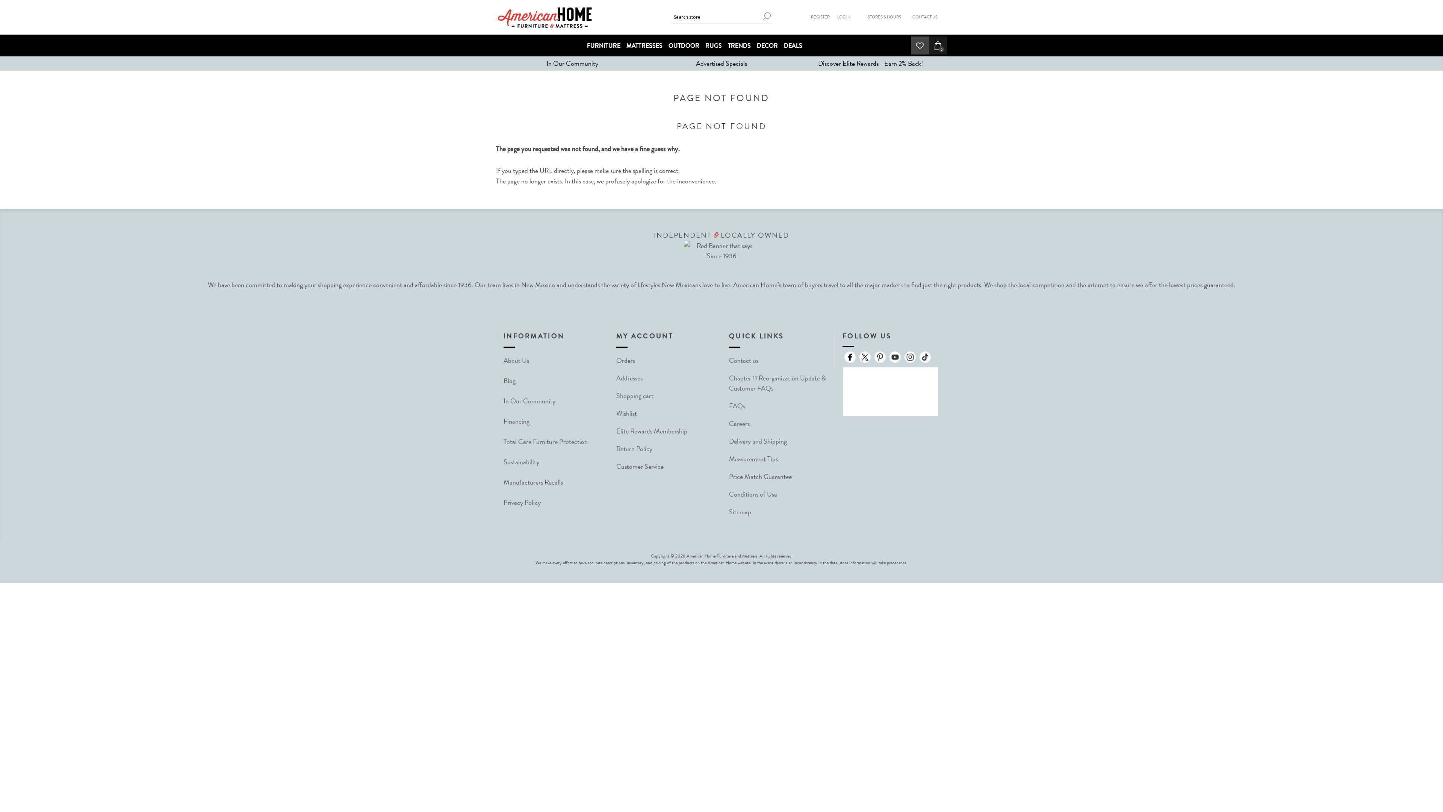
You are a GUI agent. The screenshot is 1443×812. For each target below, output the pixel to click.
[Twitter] (865, 357)
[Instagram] (910, 357)
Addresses (629, 378)
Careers (739, 423)
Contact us (743, 360)
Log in (844, 17)
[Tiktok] (925, 357)
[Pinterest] (880, 357)
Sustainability (521, 462)
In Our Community (572, 63)
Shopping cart (634, 396)
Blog (510, 381)
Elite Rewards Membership (651, 431)
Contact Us (925, 17)
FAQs (737, 406)
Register (820, 17)
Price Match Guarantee (760, 476)
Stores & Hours (884, 17)
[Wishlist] (920, 45)
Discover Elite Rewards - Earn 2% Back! (870, 63)
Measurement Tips (753, 459)
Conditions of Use (753, 494)
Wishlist (626, 413)
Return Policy (634, 449)
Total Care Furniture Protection (546, 441)
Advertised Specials (721, 63)
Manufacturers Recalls (533, 482)
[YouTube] (895, 357)
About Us (516, 360)
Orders (625, 360)
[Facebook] (850, 357)
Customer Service (640, 466)
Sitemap (740, 512)
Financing (516, 421)
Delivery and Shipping (758, 441)
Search (766, 16)
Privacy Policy (522, 502)
